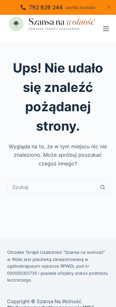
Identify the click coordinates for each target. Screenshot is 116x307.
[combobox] (52, 187)
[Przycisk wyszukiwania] (102, 187)
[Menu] (106, 29)
